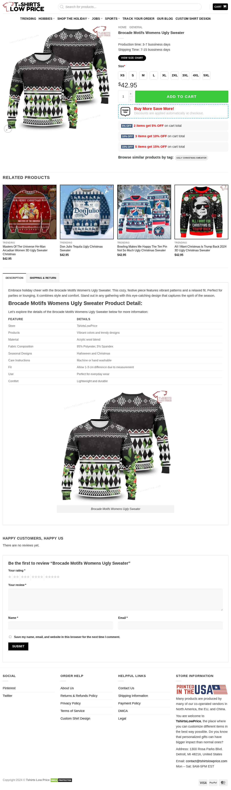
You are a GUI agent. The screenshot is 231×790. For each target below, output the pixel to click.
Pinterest (9, 688)
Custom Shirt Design (193, 18)
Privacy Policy (70, 703)
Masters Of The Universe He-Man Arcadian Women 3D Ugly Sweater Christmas (25, 250)
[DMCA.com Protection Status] (61, 780)
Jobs (96, 18)
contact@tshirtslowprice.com (206, 761)
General (135, 27)
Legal (122, 718)
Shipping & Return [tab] (43, 277)
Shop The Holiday (72, 18)
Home (122, 27)
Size (121, 66)
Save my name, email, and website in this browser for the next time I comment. (67, 637)
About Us (67, 688)
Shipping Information (133, 696)
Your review (17, 584)
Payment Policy (129, 703)
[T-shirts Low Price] (24, 7)
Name (13, 617)
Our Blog (165, 18)
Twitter (7, 696)
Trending (28, 18)
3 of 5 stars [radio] (25, 577)
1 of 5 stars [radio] (9, 577)
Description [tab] (14, 277)
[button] (220, 6)
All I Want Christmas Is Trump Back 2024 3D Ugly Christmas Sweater (200, 248)
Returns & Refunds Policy (78, 696)
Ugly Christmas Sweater (191, 158)
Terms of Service (72, 711)
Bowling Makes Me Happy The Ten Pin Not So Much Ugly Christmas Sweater (142, 248)
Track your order (138, 18)
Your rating (16, 570)
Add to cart (182, 96)
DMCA (123, 711)
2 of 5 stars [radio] (15, 577)
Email (123, 617)
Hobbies (45, 18)
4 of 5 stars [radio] (36, 577)
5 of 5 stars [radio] (52, 577)
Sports (111, 18)
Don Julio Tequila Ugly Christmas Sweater (81, 248)
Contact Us (126, 688)
